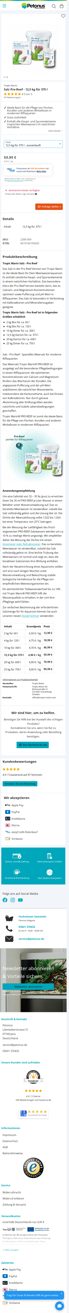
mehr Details (54, 128)
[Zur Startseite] (33, 6)
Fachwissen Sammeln (32, 914)
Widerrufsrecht (12, 1190)
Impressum (9, 1132)
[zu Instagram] (13, 897)
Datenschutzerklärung (14, 178)
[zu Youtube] (20, 897)
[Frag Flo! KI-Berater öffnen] (59, 1305)
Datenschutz (10, 1138)
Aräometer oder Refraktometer (21, 542)
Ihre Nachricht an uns (35, 742)
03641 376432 (27, 924)
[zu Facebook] (6, 897)
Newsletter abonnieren (28, 984)
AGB (5, 1145)
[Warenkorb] (61, 6)
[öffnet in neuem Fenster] (33, 1111)
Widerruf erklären (13, 1196)
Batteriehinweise (13, 1151)
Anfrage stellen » (51, 204)
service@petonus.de (31, 936)
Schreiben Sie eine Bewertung (20, 781)
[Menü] (4, 6)
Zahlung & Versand (14, 1202)
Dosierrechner (30, 613)
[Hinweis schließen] (61, 1293)
